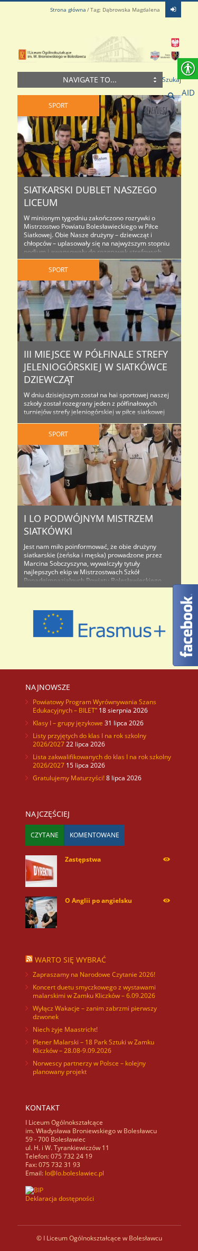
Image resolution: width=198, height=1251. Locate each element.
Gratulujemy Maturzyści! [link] (69, 777)
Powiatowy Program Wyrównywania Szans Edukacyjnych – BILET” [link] (94, 706)
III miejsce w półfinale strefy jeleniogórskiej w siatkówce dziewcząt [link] (96, 367)
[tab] (44, 835)
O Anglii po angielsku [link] (98, 900)
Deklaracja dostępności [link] (59, 1198)
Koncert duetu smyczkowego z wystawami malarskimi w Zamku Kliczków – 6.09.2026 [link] (94, 991)
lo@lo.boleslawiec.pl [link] (74, 1173)
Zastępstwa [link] (83, 859)
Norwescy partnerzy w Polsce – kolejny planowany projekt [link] (89, 1067)
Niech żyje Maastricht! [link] (65, 1029)
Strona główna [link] (68, 9)
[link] (173, 9)
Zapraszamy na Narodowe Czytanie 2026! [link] (94, 974)
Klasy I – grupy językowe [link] (68, 722)
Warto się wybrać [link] (70, 960)
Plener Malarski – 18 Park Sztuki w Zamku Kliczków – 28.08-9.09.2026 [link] (93, 1046)
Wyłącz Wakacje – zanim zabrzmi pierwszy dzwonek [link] (95, 1012)
